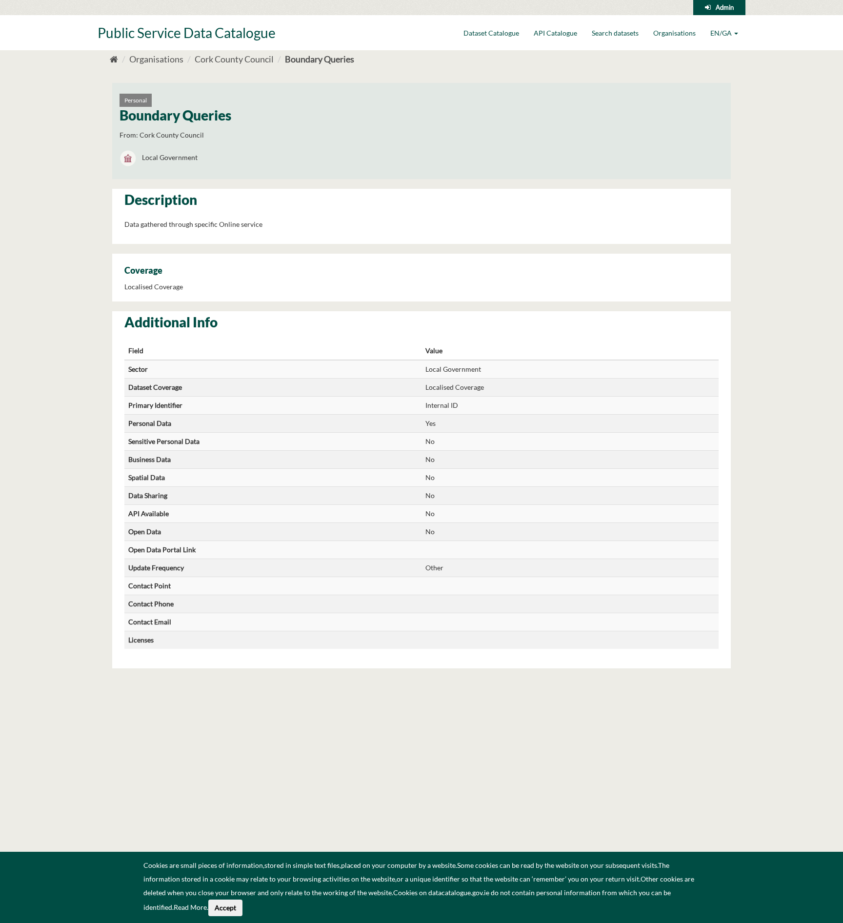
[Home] (114, 59)
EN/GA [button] (721, 33)
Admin (725, 7)
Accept (225, 907)
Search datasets (615, 33)
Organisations (674, 33)
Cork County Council (234, 59)
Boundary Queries (319, 59)
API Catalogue (555, 33)
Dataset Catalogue (491, 33)
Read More (190, 907)
